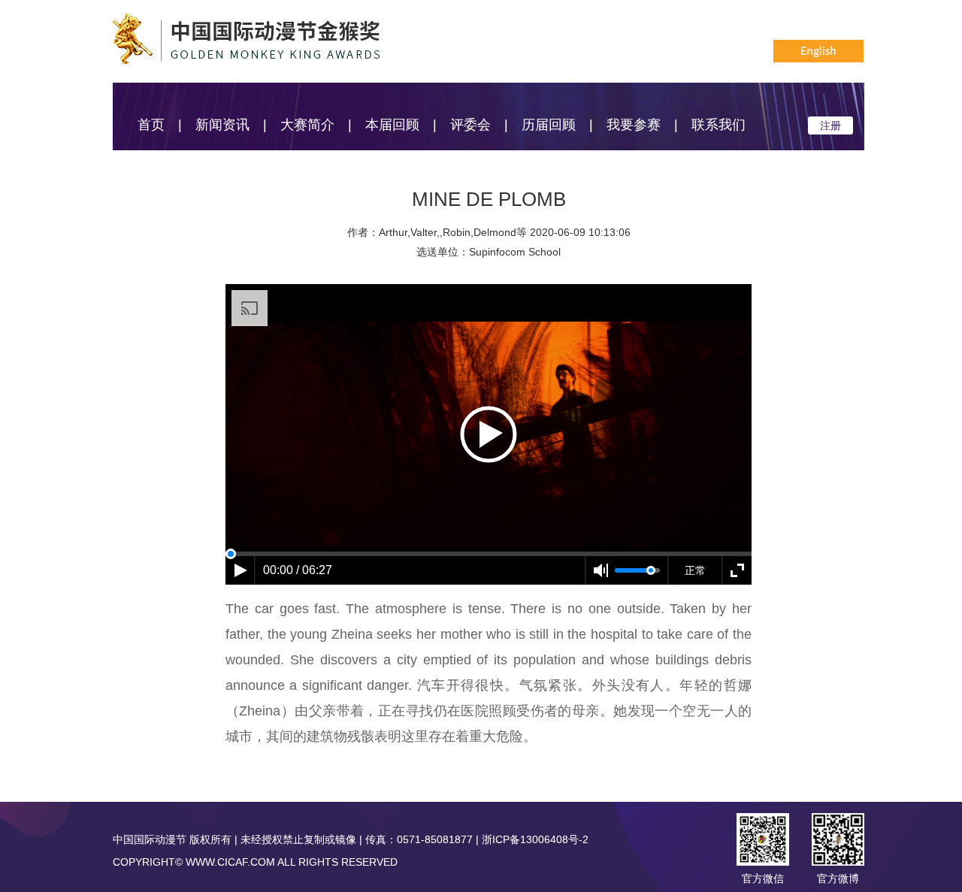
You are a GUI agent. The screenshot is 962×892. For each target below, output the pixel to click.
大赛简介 (307, 124)
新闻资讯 (222, 124)
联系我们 (718, 124)
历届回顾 (549, 124)
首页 (151, 124)
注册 (830, 125)
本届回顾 (392, 124)
